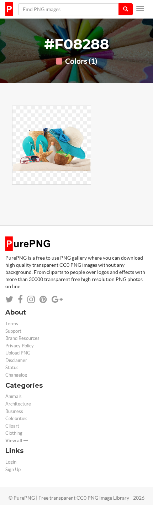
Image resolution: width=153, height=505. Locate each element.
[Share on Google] (57, 299)
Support (13, 331)
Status (12, 367)
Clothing (13, 433)
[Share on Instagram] (31, 299)
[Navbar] (140, 8)
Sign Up (13, 469)
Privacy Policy (19, 345)
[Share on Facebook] (20, 299)
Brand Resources (22, 338)
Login (10, 462)
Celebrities (16, 418)
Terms (11, 323)
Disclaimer (16, 360)
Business (14, 411)
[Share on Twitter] (9, 299)
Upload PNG (18, 353)
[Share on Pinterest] (43, 299)
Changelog (16, 375)
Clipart (12, 426)
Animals (13, 396)
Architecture (18, 404)
